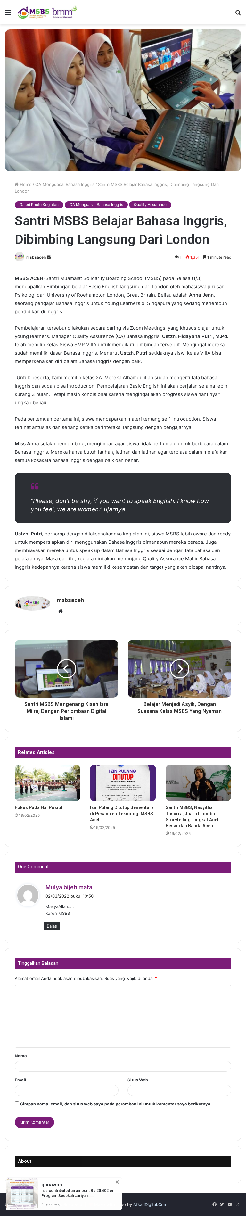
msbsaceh (36, 257)
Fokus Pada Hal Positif (39, 807)
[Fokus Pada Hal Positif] (47, 783)
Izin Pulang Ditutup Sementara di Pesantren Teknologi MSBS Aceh (122, 813)
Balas (52, 926)
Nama (21, 1055)
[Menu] (8, 14)
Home (25, 184)
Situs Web (137, 1079)
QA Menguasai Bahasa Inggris (64, 184)
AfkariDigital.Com (150, 1204)
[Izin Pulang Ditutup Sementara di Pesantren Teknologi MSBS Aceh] (123, 783)
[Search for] (238, 14)
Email (20, 1079)
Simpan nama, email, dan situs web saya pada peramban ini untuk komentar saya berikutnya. (116, 1103)
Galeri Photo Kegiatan (39, 204)
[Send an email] (49, 257)
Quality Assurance (150, 204)
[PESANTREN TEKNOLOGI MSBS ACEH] (47, 12)
